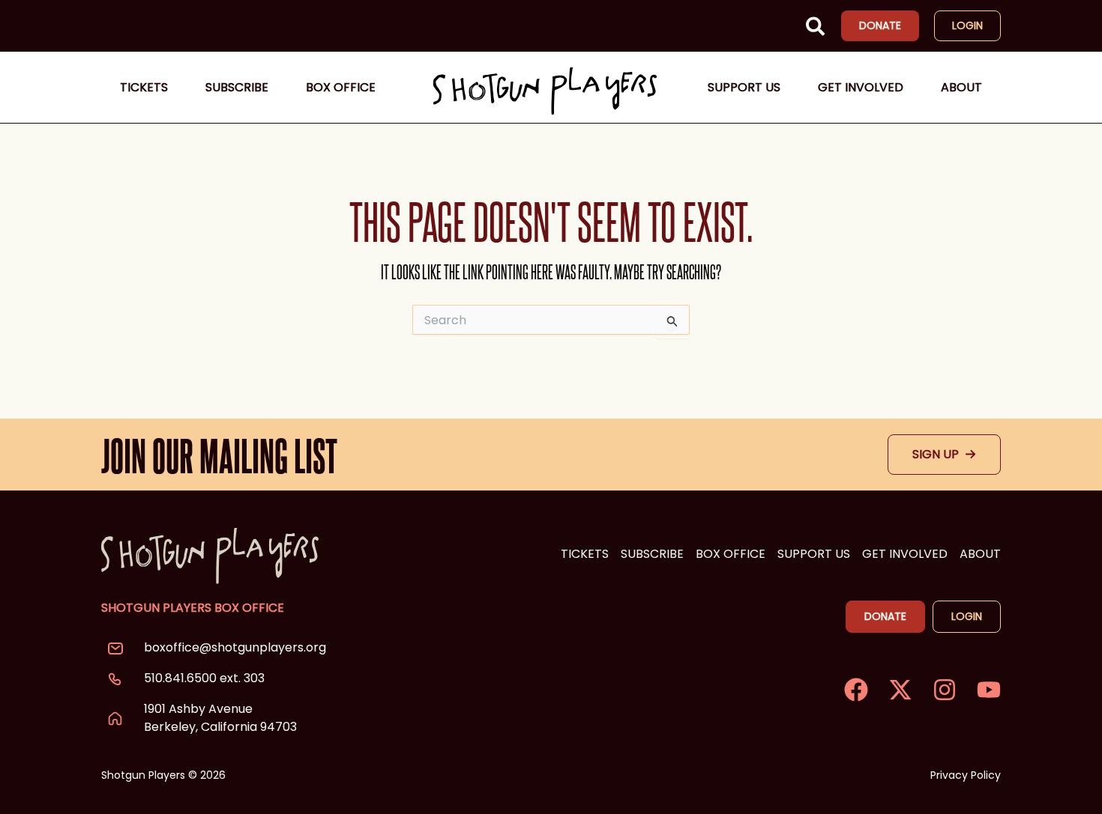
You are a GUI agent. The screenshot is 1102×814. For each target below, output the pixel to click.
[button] (816, 29)
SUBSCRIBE (652, 553)
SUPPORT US (813, 553)
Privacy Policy (965, 775)
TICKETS (585, 553)
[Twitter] (900, 690)
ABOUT (980, 553)
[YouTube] (989, 690)
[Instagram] (945, 690)
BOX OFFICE (730, 553)
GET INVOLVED (905, 553)
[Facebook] (856, 690)
